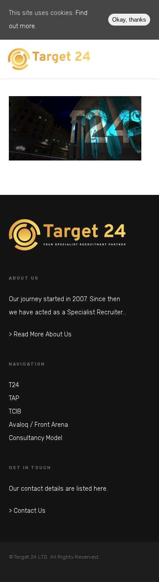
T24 (14, 385)
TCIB (15, 411)
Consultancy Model (35, 438)
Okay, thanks (129, 19)
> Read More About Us (40, 334)
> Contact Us (27, 511)
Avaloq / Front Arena (38, 425)
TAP (14, 398)
